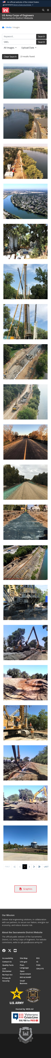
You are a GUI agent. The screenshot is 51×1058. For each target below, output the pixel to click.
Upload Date (28, 47)
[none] (25, 201)
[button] (23, 5)
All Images (9, 47)
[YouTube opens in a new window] (15, 950)
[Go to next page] (34, 867)
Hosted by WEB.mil (24, 1009)
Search (41, 36)
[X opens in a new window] (9, 950)
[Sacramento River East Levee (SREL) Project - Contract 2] (25, 81)
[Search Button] (42, 10)
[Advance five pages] (39, 866)
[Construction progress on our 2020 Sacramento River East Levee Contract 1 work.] (25, 843)
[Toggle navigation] (47, 10)
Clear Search (10, 56)
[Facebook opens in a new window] (4, 950)
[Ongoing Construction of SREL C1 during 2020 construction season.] (25, 241)
